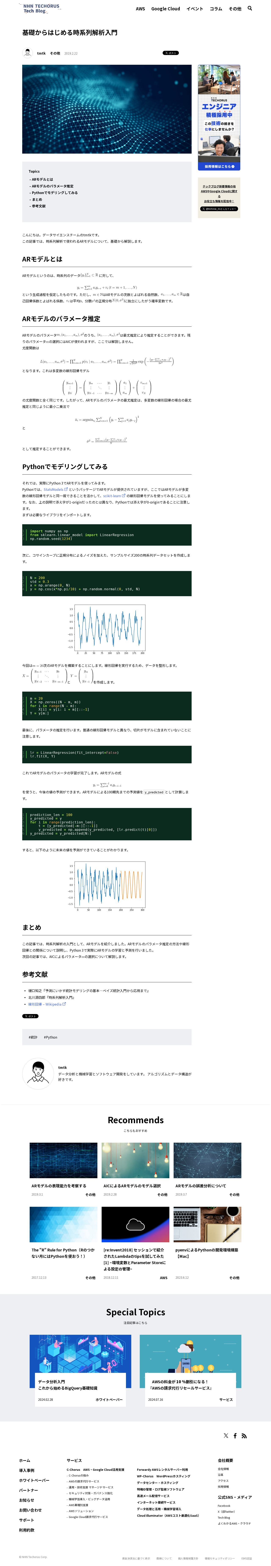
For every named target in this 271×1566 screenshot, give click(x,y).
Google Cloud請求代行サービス (88, 1517)
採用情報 (223, 1487)
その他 (235, 9)
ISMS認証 (246, 1558)
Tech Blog (224, 1517)
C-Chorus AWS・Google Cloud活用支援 (95, 1469)
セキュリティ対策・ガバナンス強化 (91, 1493)
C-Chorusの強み (79, 1475)
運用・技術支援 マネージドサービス (91, 1487)
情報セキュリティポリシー (220, 1558)
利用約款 (26, 1530)
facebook (235, 1435)
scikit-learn (112, 495)
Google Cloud (165, 9)
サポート (26, 1520)
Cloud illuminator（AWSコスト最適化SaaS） (169, 1515)
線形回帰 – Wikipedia (44, 1004)
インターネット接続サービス (156, 1502)
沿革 (220, 1475)
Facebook (224, 1506)
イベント (195, 9)
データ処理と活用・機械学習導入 (159, 1509)
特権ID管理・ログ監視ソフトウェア (160, 1489)
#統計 (33, 1037)
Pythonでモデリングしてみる (55, 192)
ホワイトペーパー (109, 1399)
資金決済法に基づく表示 (136, 1558)
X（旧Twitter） (227, 1512)
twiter (226, 1435)
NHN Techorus (34, 1434)
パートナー (28, 1490)
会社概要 (225, 1460)
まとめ (37, 199)
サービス (226, 1399)
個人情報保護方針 (188, 1558)
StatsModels (53, 489)
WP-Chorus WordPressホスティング (163, 1476)
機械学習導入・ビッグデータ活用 (89, 1499)
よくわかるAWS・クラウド (234, 1523)
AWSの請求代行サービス (84, 1481)
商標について (164, 1558)
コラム (216, 9)
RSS (244, 1435)
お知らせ (26, 1500)
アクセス (223, 1481)
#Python (50, 1037)
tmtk (41, 53)
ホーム (24, 1460)
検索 (250, 8)
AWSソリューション (81, 1511)
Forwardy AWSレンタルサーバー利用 (162, 1469)
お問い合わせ (30, 1510)
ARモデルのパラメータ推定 (52, 186)
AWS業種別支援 (78, 1505)
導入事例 (26, 1470)
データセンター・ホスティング (157, 1483)
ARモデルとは (42, 179)
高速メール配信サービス (153, 1496)
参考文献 (39, 205)
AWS (140, 9)
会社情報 (223, 1469)
